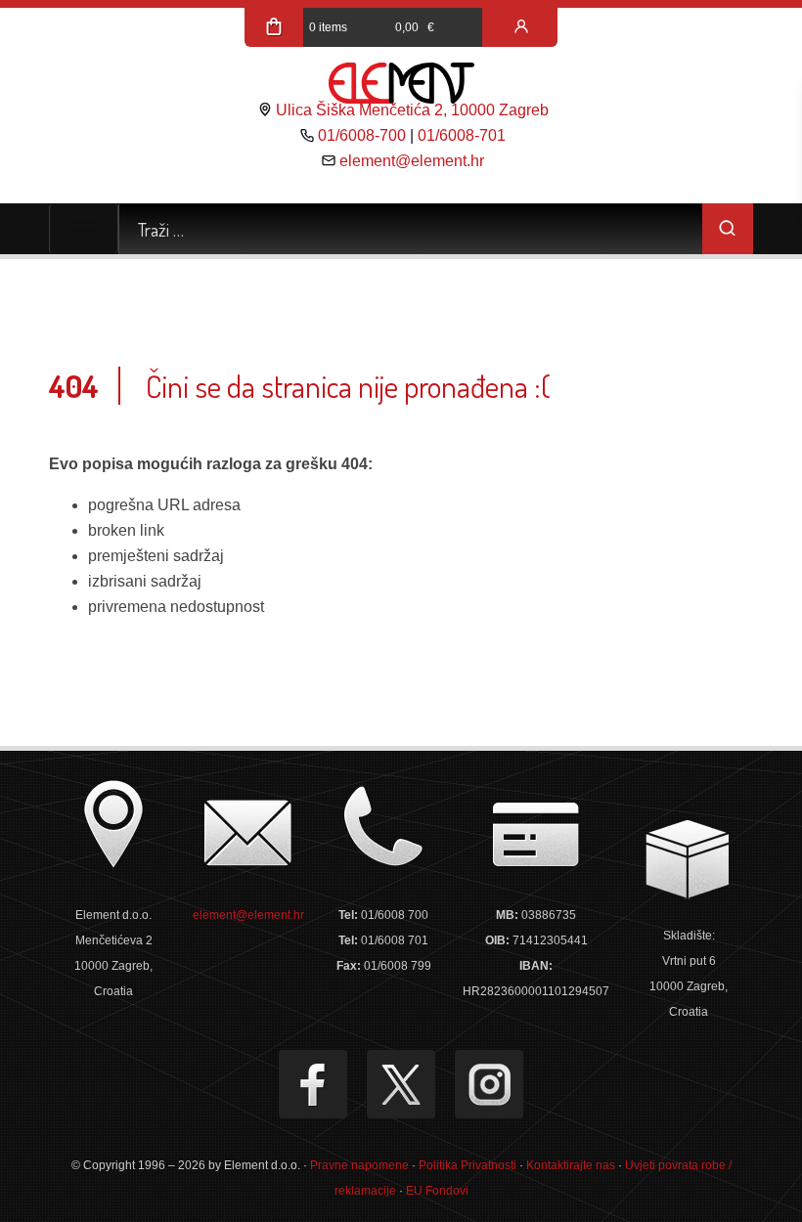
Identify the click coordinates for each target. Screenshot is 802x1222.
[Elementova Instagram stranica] (489, 1084)
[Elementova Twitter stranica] (401, 1084)
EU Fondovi (437, 1191)
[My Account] (521, 27)
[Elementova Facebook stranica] (313, 1084)
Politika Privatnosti (467, 1165)
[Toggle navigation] (83, 228)
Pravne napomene (359, 1165)
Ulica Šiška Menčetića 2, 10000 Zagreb (412, 110)
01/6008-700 (362, 135)
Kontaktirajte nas (570, 1165)
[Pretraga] (727, 228)
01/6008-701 (462, 135)
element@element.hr (411, 161)
